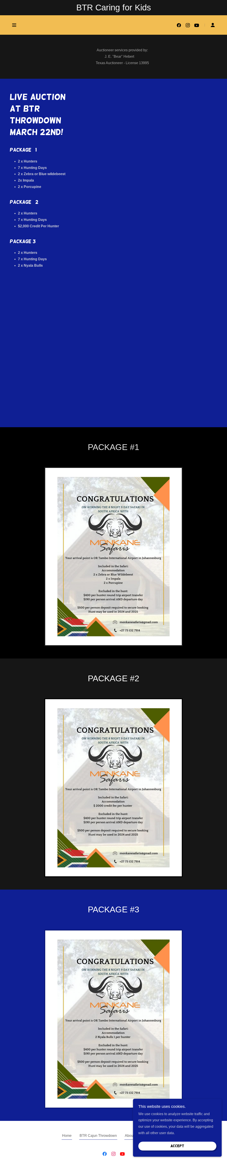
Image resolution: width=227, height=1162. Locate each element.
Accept (177, 1146)
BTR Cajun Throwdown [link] (98, 1135)
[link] (178, 25)
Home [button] (67, 1135)
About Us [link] (132, 1135)
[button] (14, 25)
